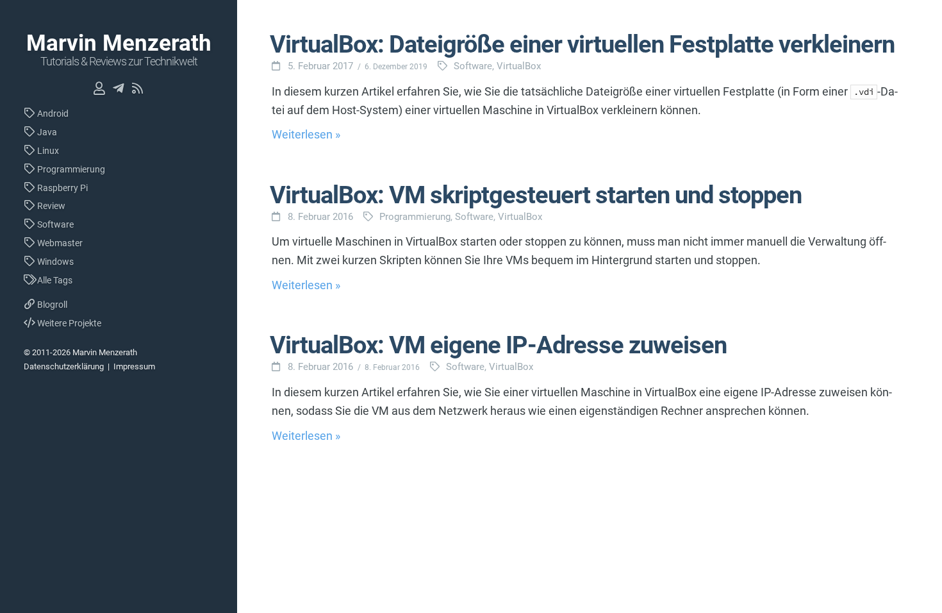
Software (54, 224)
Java (46, 132)
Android (52, 113)
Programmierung (70, 169)
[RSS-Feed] (138, 89)
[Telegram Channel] (119, 89)
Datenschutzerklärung (64, 366)
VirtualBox (519, 66)
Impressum (134, 366)
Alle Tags (53, 280)
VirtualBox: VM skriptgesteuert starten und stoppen (536, 195)
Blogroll (51, 304)
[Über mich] (99, 89)
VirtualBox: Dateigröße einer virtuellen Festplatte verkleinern (582, 44)
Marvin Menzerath (118, 43)
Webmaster (59, 243)
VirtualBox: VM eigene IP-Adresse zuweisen (498, 345)
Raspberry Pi (61, 188)
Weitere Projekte (68, 323)
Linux (47, 151)
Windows (54, 261)
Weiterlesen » (306, 134)
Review (50, 206)
